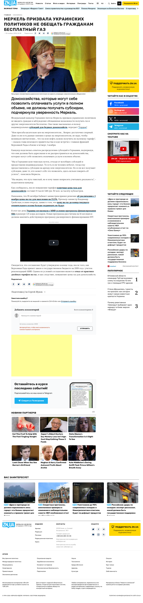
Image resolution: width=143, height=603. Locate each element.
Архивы (38, 528)
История (109, 562)
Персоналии (41, 571)
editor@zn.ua (68, 547)
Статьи (48, 3)
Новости (39, 3)
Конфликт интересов (44, 565)
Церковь (74, 568)
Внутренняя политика (10, 558)
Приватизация (7, 571)
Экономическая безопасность (48, 568)
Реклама (38, 535)
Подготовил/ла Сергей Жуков (27, 291)
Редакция (38, 532)
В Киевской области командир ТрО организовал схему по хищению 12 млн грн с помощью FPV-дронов (120, 279)
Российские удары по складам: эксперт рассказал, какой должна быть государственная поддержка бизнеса (118, 256)
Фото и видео (58, 3)
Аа (119, 3)
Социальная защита (44, 558)
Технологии (76, 562)
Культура (75, 571)
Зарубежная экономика (45, 562)
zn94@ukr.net (60, 541)
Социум (109, 558)
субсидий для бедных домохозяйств (48, 127)
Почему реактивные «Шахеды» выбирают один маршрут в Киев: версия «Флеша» (120, 306)
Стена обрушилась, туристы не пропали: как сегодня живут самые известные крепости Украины (120, 292)
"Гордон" (82, 127)
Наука (74, 558)
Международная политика (11, 562)
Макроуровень (7, 565)
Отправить (85, 328)
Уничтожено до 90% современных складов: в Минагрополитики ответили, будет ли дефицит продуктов (119, 240)
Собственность (111, 571)
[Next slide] (137, 8)
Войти (113, 3)
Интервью (71, 3)
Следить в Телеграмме (32, 400)
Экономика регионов (9, 574)
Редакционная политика (44, 538)
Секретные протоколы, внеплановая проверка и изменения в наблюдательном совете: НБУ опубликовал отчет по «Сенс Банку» (118, 223)
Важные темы (11, 8)
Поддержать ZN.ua (130, 3)
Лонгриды (81, 3)
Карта (37, 542)
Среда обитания (77, 565)
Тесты (90, 3)
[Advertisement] (41, 355)
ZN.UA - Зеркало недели (123, 159)
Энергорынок (7, 568)
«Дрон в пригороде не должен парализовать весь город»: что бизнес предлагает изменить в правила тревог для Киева (119, 205)
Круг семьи (110, 565)
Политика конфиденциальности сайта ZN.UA (125, 595)
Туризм (108, 568)
